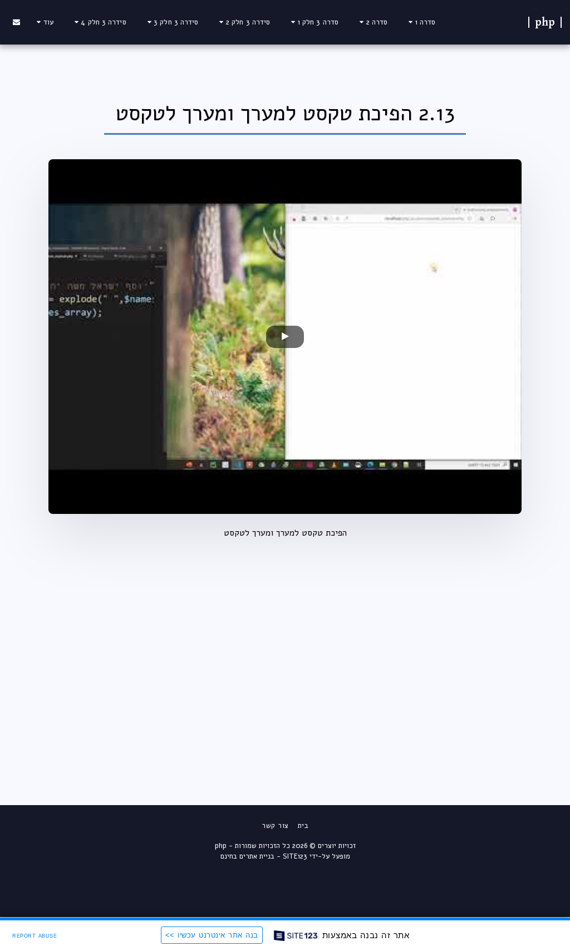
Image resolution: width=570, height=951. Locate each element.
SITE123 (295, 856)
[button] (420, 22)
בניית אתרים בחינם (247, 856)
